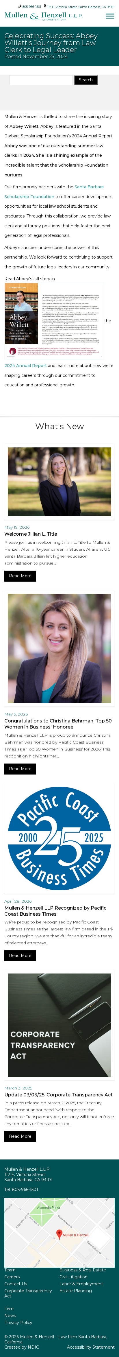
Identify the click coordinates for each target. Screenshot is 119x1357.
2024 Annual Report (25, 365)
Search (86, 79)
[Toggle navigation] (110, 16)
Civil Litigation (74, 1276)
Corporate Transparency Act (28, 1293)
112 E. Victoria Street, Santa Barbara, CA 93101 (80, 7)
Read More (20, 575)
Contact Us (15, 1283)
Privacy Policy (18, 1322)
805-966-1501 (31, 6)
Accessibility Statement (91, 1347)
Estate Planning (76, 1290)
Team (10, 1270)
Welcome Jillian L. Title (30, 534)
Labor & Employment (81, 1283)
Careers (12, 1276)
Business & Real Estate (83, 1270)
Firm (9, 1308)
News (10, 1315)
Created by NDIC (21, 1347)
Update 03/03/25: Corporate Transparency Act (58, 1095)
